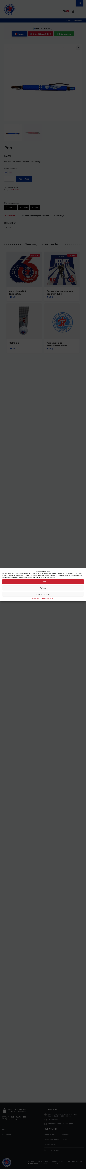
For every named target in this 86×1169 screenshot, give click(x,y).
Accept (43, 582)
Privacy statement (47, 598)
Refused (43, 588)
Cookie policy (36, 598)
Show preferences (43, 594)
